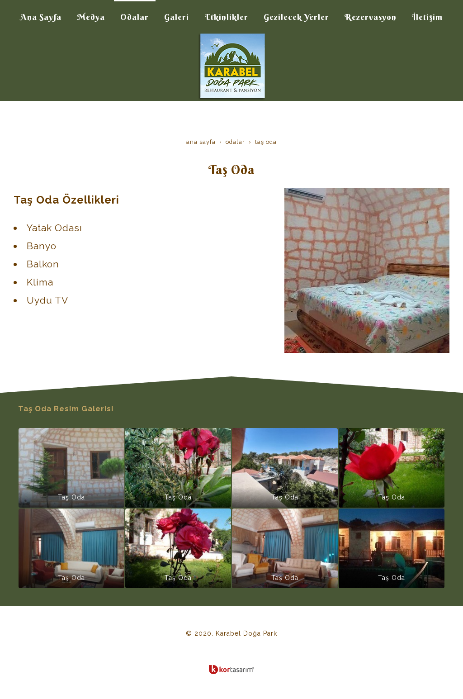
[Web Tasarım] (231, 669)
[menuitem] (41, 17)
